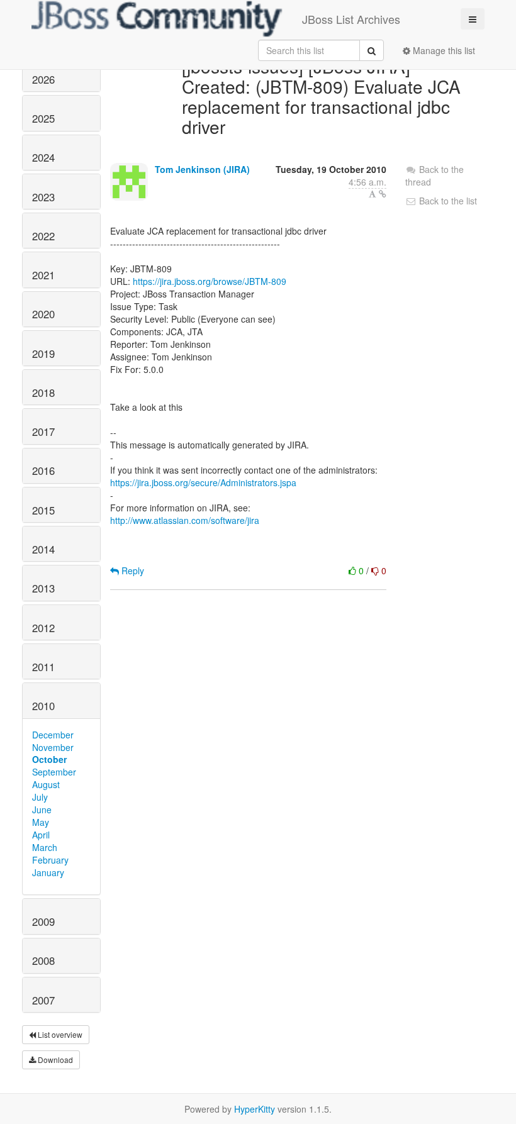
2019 (43, 353)
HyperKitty (254, 1109)
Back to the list (447, 200)
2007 (43, 1000)
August (46, 784)
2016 (43, 470)
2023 (43, 196)
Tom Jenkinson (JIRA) (202, 169)
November (53, 747)
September (54, 771)
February (50, 860)
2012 (43, 627)
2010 (43, 705)
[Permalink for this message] (382, 193)
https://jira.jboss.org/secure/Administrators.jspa (203, 482)
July (40, 797)
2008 (43, 960)
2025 (43, 118)
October (49, 759)
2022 (43, 235)
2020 (43, 313)
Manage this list (442, 50)
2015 (43, 510)
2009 (43, 921)
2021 (43, 274)
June (42, 809)
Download (54, 1059)
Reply (131, 570)
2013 (43, 588)
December (53, 734)
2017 (43, 431)
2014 (43, 549)
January (48, 872)
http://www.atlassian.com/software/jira (184, 520)
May (40, 822)
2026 (43, 79)
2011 (43, 666)
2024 (43, 157)
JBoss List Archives (351, 19)
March (44, 847)
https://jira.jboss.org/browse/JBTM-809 (209, 281)
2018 (43, 392)
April (41, 834)
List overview (59, 1034)
